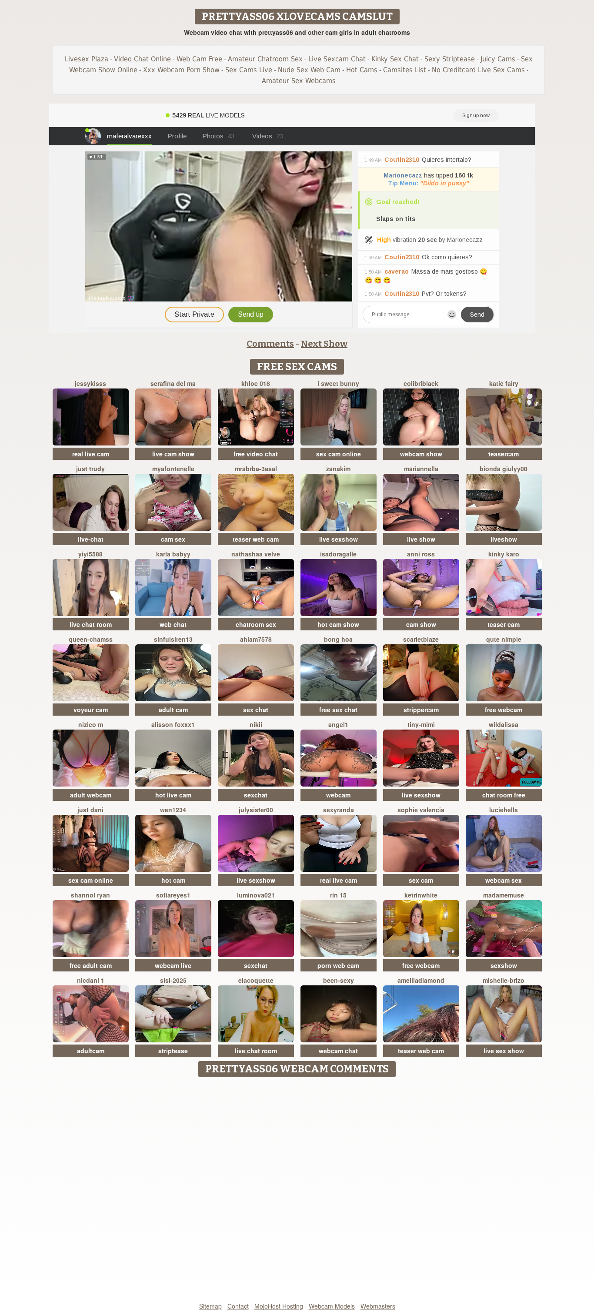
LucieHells (503, 809)
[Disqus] (297, 1190)
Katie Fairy (503, 383)
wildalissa (503, 724)
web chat (173, 624)
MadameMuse (503, 895)
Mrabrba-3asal (256, 468)
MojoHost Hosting (278, 1306)
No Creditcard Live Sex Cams (478, 70)
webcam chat (338, 1050)
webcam (338, 794)
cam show (421, 624)
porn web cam (338, 965)
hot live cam (173, 794)
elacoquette (256, 980)
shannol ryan (90, 895)
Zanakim (338, 468)
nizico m (90, 724)
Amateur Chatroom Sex (265, 59)
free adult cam (91, 965)
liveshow (504, 539)
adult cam (173, 709)
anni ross (421, 553)
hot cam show (338, 624)
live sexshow (338, 539)
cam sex (173, 539)
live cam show (173, 453)
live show (421, 539)
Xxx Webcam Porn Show (181, 70)
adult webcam (90, 794)
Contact (238, 1306)
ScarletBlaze (421, 639)
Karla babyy (173, 553)
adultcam (90, 1050)
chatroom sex (256, 624)
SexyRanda (338, 809)
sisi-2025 (173, 980)
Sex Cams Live (248, 70)
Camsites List (404, 70)
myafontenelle (173, 468)
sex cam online (338, 453)
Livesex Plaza (86, 59)
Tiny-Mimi (421, 724)
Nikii (256, 724)
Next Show (324, 343)
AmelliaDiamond (420, 980)
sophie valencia (420, 809)
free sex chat (338, 709)
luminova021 (256, 895)
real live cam (90, 453)
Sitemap (210, 1306)
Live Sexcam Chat (337, 59)
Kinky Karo (503, 553)
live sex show (504, 1050)
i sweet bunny (338, 383)
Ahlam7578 (256, 639)
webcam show (421, 453)
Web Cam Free (199, 59)
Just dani (90, 809)
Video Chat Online (142, 59)
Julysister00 (256, 809)
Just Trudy (90, 468)
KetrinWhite (420, 895)
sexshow (504, 965)
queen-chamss (91, 639)
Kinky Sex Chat (395, 59)
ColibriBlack (421, 383)
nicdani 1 (90, 980)
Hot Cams (361, 70)
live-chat (90, 539)
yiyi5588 (90, 553)
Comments (270, 343)
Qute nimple (503, 639)
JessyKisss (90, 383)
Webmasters (377, 1306)
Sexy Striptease (449, 59)
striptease (173, 1050)
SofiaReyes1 (173, 895)
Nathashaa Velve (255, 553)
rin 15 (338, 895)
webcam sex (503, 880)
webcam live (173, 965)
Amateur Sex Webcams (299, 81)
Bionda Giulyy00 (503, 468)
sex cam (421, 880)
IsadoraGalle (338, 553)
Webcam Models (332, 1306)
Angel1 (338, 724)
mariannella (421, 468)
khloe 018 (255, 383)
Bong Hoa (338, 639)
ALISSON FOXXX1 (173, 724)
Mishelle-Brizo (503, 980)
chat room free (503, 794)
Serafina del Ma (173, 383)
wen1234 (173, 809)
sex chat (255, 709)
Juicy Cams (498, 59)
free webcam (503, 709)
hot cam (173, 880)
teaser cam (503, 624)
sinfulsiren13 (173, 639)
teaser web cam (256, 539)
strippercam (421, 709)
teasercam (503, 453)
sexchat (255, 794)
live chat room (91, 624)
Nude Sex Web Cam (309, 70)
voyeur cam (90, 709)
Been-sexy (338, 980)
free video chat (256, 453)
